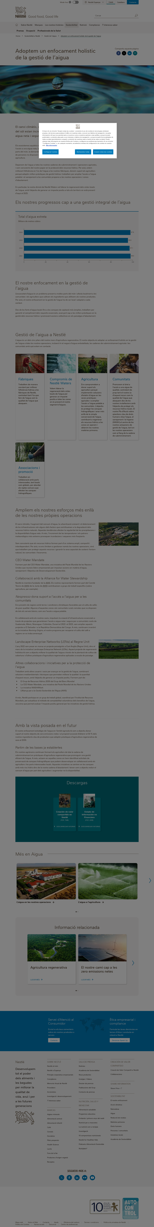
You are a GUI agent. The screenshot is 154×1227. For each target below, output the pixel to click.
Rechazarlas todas (83, 152)
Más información (51, 145)
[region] (78, 141)
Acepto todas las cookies (103, 152)
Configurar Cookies (50, 152)
